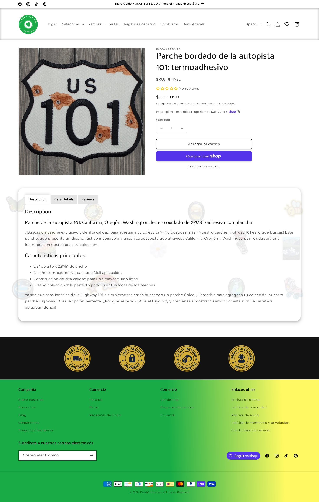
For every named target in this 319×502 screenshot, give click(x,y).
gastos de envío (173, 103)
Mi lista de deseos (245, 400)
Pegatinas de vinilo (105, 415)
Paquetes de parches (177, 407)
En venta (167, 415)
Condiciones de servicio (250, 430)
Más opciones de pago (204, 166)
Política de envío (245, 415)
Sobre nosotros (30, 400)
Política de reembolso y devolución (260, 423)
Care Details (63, 199)
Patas (94, 407)
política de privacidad (249, 407)
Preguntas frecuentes (36, 430)
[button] (72, 24)
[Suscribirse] (91, 455)
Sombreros (169, 400)
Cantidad (163, 119)
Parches (95, 400)
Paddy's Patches (150, 492)
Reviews (87, 199)
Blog (22, 415)
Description (37, 199)
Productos (26, 407)
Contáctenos (28, 423)
